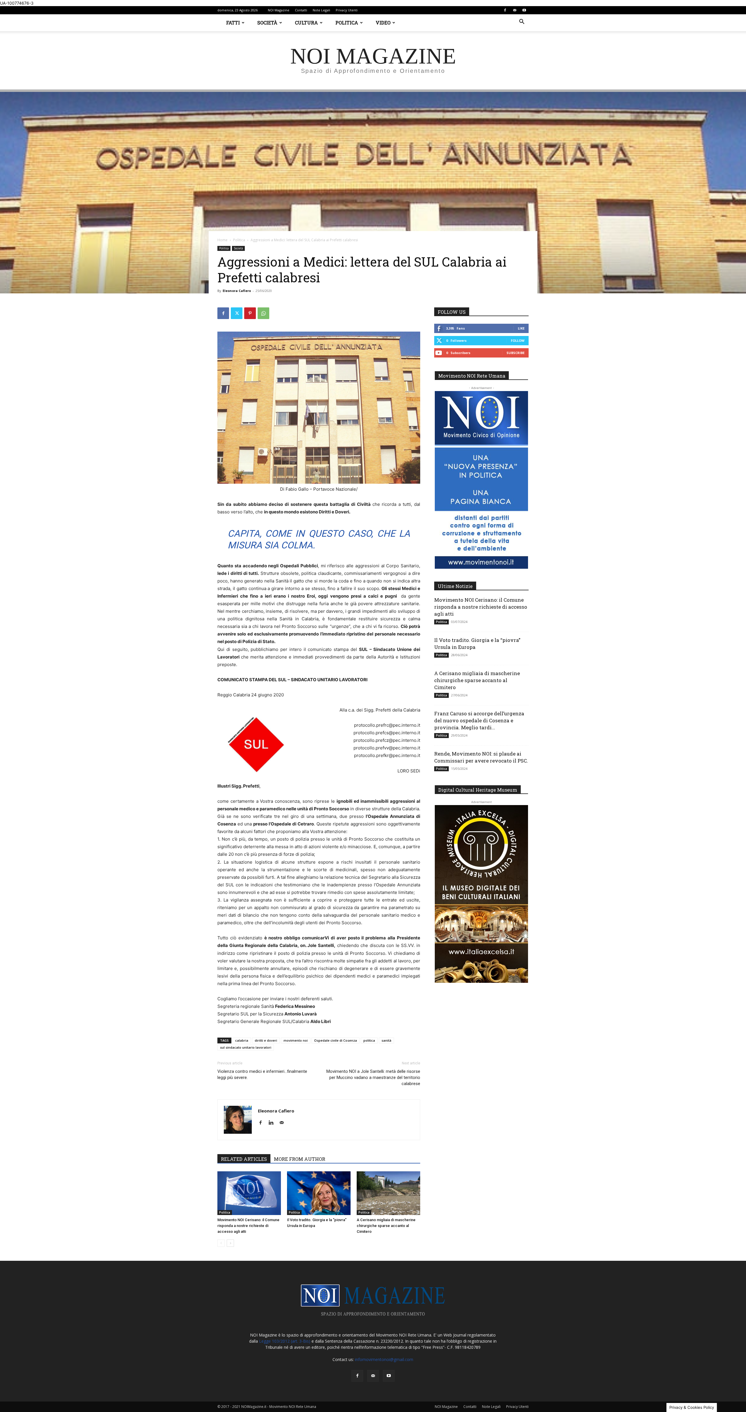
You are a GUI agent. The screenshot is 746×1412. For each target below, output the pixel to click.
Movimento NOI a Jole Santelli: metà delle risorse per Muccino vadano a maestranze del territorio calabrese (373, 1077)
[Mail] (514, 10)
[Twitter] (236, 313)
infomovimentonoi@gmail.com (384, 1359)
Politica (346, 23)
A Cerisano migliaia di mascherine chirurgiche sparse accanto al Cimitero (386, 1226)
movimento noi (296, 1040)
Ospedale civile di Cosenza (335, 1040)
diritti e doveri (266, 1040)
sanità (386, 1040)
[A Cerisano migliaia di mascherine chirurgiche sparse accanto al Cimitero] (388, 1193)
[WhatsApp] (263, 313)
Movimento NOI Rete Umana (471, 376)
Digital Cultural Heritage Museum (477, 790)
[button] (522, 22)
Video (383, 23)
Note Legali (321, 10)
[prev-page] (221, 1243)
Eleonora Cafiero (237, 290)
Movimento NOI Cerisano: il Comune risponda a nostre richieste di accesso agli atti (248, 1226)
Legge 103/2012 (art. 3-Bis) (284, 1341)
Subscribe (515, 353)
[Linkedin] (273, 1122)
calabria (241, 1040)
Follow (518, 340)
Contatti (301, 10)
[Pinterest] (250, 313)
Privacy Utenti (347, 10)
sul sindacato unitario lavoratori (245, 1047)
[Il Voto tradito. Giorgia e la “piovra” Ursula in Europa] (319, 1193)
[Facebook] (505, 10)
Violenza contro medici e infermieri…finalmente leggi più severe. (262, 1074)
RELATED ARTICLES (244, 1159)
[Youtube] (524, 10)
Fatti (233, 23)
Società (267, 23)
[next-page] (230, 1243)
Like (521, 328)
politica (369, 1040)
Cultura (306, 23)
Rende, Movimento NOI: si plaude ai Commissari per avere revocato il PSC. (481, 757)
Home (222, 239)
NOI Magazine (278, 10)
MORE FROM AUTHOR (299, 1159)
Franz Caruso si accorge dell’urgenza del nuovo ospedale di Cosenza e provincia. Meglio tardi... (479, 720)
